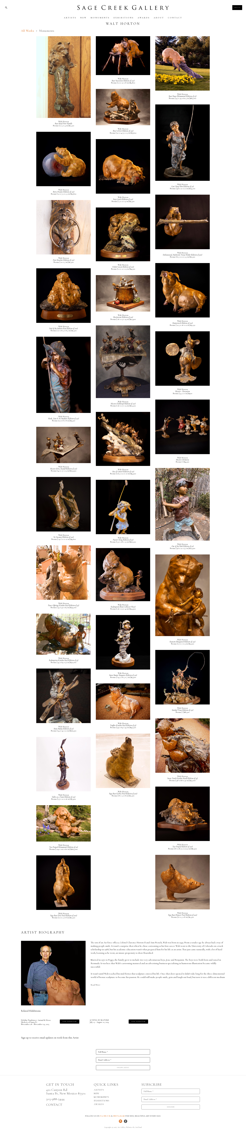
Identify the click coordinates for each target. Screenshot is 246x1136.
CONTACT (54, 1105)
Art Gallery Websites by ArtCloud (130, 1127)
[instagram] (120, 1121)
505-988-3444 (55, 1099)
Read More (95, 985)
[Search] (6, 8)
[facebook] (125, 1121)
